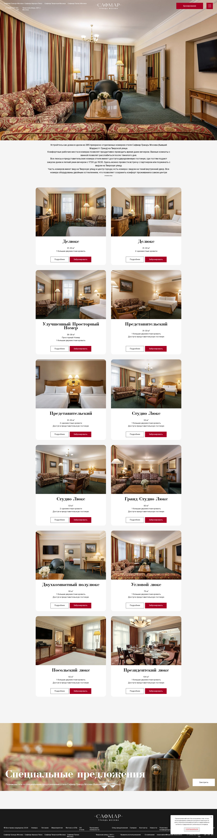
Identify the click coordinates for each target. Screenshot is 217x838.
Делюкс (71, 242)
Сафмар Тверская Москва (55, 3)
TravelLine (8, 130)
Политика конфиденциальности (168, 829)
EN (205, 835)
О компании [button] (149, 835)
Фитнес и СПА (71, 828)
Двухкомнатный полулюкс (70, 585)
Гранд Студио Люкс (146, 499)
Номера (34, 828)
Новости (153, 828)
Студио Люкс (146, 414)
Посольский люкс (71, 670)
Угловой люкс (146, 585)
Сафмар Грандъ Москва (14, 3)
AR (212, 835)
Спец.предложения (120, 828)
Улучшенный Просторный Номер (71, 326)
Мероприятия (57, 828)
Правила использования (130, 835)
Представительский (146, 324)
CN (208, 835)
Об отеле (81, 829)
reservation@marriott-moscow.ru (169, 835)
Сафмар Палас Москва (77, 3)
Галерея (133, 828)
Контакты (143, 828)
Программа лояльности (94, 829)
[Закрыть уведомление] (211, 817)
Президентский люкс (146, 670)
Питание (45, 828)
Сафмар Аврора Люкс (33, 3)
